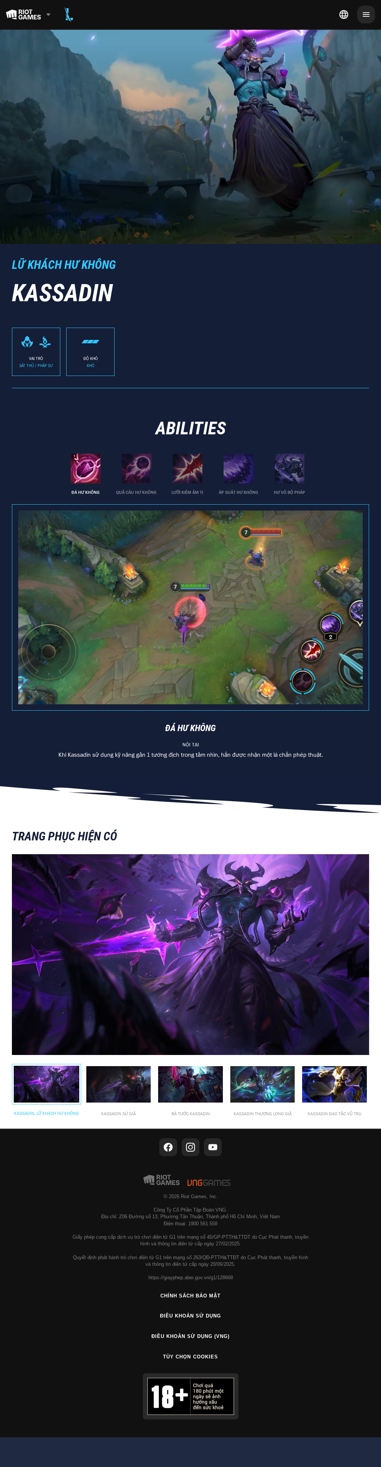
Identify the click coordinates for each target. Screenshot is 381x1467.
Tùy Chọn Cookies (190, 1357)
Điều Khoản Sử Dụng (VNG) (190, 1336)
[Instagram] (190, 1147)
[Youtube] (212, 1147)
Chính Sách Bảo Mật (190, 1296)
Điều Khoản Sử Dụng (190, 1316)
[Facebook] (168, 1147)
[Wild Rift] (68, 14)
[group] (187, 474)
